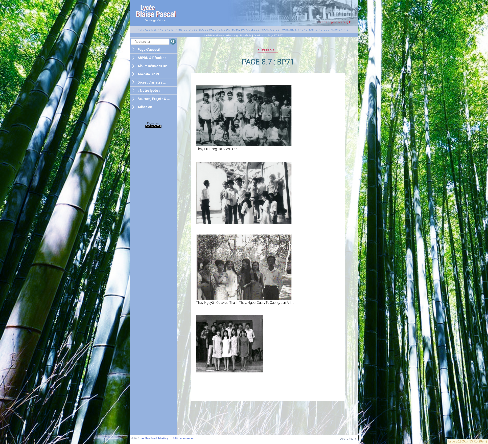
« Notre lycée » (149, 91)
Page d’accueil (149, 50)
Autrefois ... (268, 50)
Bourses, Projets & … (154, 99)
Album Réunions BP (152, 66)
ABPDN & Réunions (152, 58)
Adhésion (145, 107)
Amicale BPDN (148, 74)
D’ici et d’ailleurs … (152, 82)
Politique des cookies (183, 438)
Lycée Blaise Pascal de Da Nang (154, 438)
